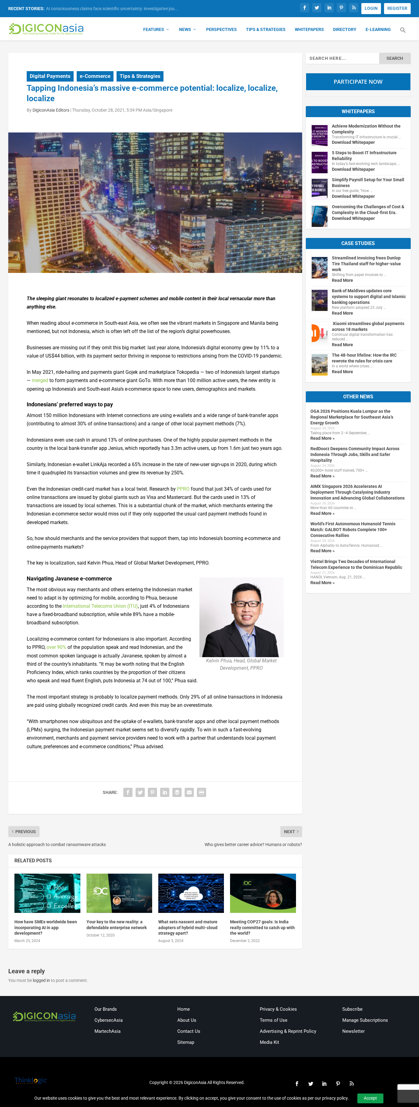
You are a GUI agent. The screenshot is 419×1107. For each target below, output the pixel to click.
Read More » (322, 438)
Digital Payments (50, 76)
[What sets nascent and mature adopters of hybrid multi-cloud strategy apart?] (191, 893)
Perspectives (221, 29)
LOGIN (371, 8)
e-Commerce (95, 76)
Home (183, 1009)
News (185, 29)
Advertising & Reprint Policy (288, 1031)
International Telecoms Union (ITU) (100, 606)
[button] (403, 33)
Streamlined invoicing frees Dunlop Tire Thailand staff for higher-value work (366, 263)
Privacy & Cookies (278, 1009)
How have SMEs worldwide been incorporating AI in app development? (45, 927)
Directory (344, 29)
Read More (342, 280)
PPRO (183, 489)
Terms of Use (273, 1020)
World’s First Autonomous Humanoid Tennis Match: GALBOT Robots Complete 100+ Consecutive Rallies (352, 529)
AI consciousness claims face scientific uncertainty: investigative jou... (112, 8)
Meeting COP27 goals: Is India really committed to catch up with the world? (262, 927)
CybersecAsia (108, 1020)
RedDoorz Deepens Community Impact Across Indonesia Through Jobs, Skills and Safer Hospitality (354, 454)
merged (40, 380)
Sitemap (185, 1042)
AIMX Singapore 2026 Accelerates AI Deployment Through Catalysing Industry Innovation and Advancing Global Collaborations (357, 492)
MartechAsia (107, 1031)
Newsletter (353, 1031)
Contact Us (188, 1031)
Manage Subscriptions (365, 1020)
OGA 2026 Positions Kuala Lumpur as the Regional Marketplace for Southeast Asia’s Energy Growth (351, 417)
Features (153, 29)
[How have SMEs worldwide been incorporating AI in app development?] (47, 893)
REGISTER (397, 8)
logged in (41, 980)
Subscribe (352, 1009)
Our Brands (105, 1009)
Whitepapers (309, 29)
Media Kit (269, 1042)
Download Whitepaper (353, 142)
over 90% (56, 647)
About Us (186, 1020)
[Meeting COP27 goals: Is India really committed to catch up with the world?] (263, 893)
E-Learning (378, 29)
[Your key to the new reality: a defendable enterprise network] (119, 893)
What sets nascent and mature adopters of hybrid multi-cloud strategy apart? (187, 927)
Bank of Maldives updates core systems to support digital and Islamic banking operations (369, 296)
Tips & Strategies (266, 29)
